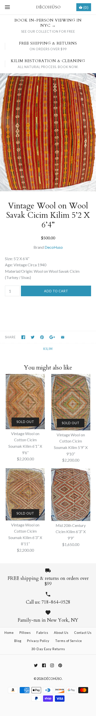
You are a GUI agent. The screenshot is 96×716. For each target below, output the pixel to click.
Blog (17, 641)
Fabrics (42, 633)
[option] (48, 132)
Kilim (48, 349)
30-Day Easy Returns (48, 649)
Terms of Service (68, 641)
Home (9, 633)
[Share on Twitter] (32, 337)
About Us (61, 633)
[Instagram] (52, 665)
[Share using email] (62, 337)
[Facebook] (44, 665)
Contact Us (83, 633)
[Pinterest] (60, 665)
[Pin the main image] (42, 337)
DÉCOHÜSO (53, 679)
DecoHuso (54, 247)
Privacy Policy (38, 641)
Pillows (25, 633)
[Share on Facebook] (23, 337)
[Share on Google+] (52, 337)
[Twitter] (36, 665)
